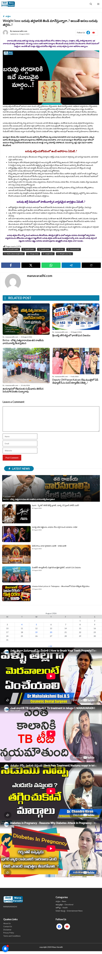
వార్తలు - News (61, 901)
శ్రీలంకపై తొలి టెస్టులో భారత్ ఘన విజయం (71, 335)
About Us (7, 923)
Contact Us (7, 926)
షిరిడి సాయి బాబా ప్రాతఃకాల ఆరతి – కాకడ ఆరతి (49, 546)
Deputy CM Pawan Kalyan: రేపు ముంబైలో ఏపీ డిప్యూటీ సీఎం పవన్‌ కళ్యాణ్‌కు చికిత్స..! (75, 381)
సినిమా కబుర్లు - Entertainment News (69, 911)
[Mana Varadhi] (8, 4)
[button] (91, 4)
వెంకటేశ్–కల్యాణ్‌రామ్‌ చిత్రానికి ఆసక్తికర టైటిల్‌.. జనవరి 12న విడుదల (56, 567)
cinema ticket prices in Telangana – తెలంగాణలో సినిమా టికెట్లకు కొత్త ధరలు (61, 586)
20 (51, 632)
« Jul (50, 646)
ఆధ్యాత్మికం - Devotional (64, 904)
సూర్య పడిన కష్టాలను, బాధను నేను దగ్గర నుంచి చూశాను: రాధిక (54, 527)
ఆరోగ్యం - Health (62, 908)
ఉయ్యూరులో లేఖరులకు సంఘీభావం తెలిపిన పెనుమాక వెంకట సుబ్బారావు (23, 390)
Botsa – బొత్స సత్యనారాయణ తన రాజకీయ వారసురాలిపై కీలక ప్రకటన (23, 342)
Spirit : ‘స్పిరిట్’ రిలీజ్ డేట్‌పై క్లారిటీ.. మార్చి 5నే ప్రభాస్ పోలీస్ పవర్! (55, 505)
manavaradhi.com (20, 31)
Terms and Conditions (11, 936)
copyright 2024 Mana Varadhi (51, 947)
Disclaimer (7, 930)
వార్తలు (8, 16)
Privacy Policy (8, 933)
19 (36, 632)
